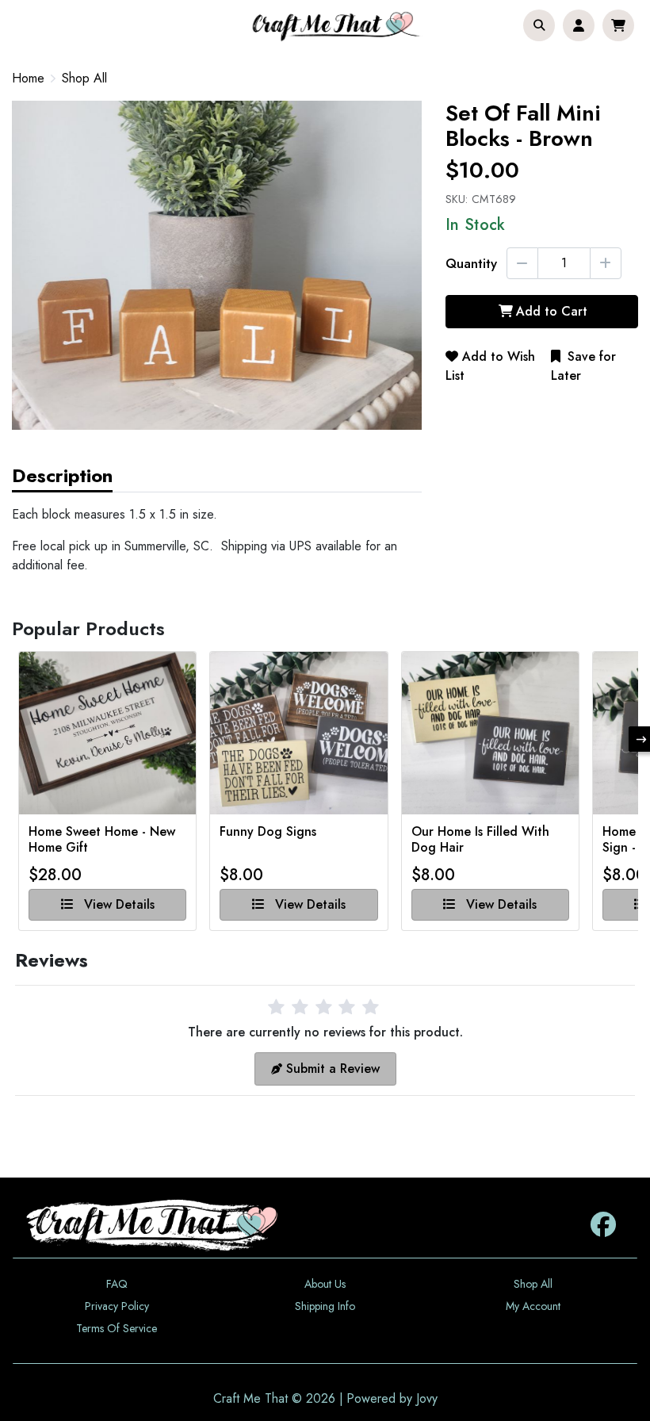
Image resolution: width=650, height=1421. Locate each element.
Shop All (84, 78)
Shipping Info (325, 1306)
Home (28, 78)
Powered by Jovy (392, 1398)
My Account (533, 1306)
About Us (325, 1284)
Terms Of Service (116, 1328)
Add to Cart (551, 311)
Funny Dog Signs (268, 832)
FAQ (117, 1284)
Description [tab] (62, 475)
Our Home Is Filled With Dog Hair (480, 840)
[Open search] (539, 25)
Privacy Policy (117, 1306)
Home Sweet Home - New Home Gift (102, 840)
